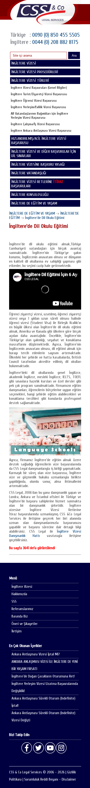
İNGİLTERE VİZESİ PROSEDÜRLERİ (34, 72)
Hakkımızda (19, 594)
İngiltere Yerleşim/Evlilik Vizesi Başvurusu (38, 107)
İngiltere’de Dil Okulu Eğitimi (44, 218)
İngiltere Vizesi (22, 587)
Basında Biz (20, 616)
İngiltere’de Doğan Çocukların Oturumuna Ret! (43, 676)
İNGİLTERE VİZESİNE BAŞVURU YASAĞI (38, 164)
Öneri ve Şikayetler (25, 624)
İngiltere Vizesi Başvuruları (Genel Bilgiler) (39, 88)
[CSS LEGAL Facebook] (27, 748)
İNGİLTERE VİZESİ (23, 63)
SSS (14, 602)
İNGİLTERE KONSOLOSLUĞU (29, 195)
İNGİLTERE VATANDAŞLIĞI (28, 173)
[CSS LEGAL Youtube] (50, 748)
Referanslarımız (22, 609)
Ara (74, 55)
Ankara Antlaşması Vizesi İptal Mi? (36, 654)
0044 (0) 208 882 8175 (54, 42)
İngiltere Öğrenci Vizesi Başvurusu (34, 101)
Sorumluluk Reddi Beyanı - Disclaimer (50, 779)
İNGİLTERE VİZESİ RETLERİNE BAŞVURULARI (37, 184)
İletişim (17, 631)
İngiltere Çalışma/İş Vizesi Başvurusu (35, 124)
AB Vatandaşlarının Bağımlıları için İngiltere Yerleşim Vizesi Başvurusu (39, 116)
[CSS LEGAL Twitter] (38, 748)
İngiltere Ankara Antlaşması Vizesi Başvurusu (41, 131)
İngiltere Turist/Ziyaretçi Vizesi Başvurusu (39, 94)
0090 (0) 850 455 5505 (55, 35)
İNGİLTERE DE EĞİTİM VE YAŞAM (34, 203)
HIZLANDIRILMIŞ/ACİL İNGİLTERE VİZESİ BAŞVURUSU (38, 140)
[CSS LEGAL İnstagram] (61, 748)
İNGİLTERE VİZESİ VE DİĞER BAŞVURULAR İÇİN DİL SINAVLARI (43, 153)
